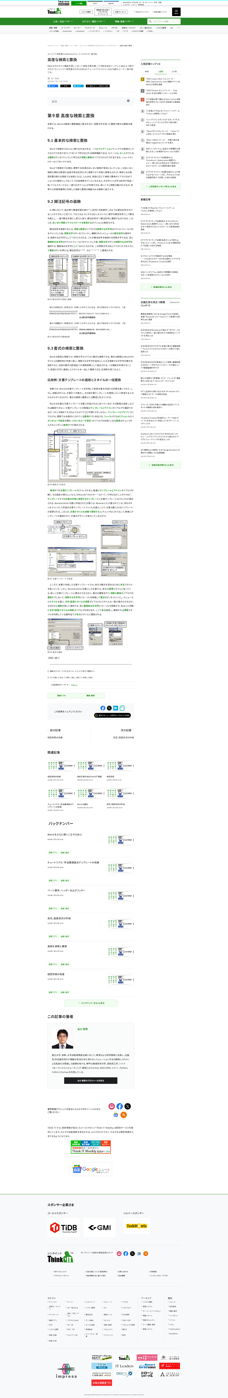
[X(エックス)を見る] (132, 1253)
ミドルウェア (126, 1307)
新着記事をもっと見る (162, 287)
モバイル (107, 1320)
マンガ (126, 31)
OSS (50, 1325)
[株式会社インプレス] (66, 1371)
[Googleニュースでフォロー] (139, 1253)
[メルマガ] (111, 1106)
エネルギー (126, 4)
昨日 (147, 71)
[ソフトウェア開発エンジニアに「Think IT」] (124, 1358)
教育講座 (141, 4)
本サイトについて (60, 1271)
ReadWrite (173, 1333)
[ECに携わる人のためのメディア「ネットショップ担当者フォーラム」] (169, 1367)
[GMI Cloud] (99, 1227)
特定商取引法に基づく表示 (96, 1275)
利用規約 (153, 1271)
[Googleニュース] (115, 1115)
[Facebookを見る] (125, 1253)
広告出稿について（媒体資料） (97, 1271)
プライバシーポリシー (62, 1275)
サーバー (77, 27)
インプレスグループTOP (159, 1275)
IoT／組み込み (146, 27)
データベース (53, 1314)
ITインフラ (65, 27)
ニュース (172, 1302)
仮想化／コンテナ (129, 27)
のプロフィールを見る (90, 1080)
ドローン (134, 4)
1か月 (174, 71)
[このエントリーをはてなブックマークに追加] (115, 708)
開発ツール (108, 1314)
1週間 (160, 71)
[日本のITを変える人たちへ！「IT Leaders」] (124, 1367)
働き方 (124, 1329)
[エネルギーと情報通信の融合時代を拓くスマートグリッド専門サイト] (147, 1367)
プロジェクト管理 (128, 1325)
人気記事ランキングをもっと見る (162, 186)
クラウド (114, 27)
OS (171, 27)
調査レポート (147, 1315)
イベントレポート (94, 31)
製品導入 (111, 3)
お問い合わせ (123, 1271)
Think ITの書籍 (137, 31)
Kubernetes (67, 31)
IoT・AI (141, 2)
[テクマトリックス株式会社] (136, 1226)
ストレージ (103, 27)
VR (118, 31)
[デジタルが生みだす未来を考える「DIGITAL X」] (124, 1375)
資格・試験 (53, 1335)
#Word (74, 685)
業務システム (147, 1306)
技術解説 (172, 1306)
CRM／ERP (126, 1320)
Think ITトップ (53, 45)
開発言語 (89, 1314)
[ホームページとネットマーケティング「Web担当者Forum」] (147, 1358)
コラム (171, 1324)
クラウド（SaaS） (73, 1320)
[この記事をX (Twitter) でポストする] (109, 708)
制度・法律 (53, 1341)
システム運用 (54, 1329)
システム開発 (161, 27)
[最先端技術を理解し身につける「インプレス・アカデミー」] (169, 1375)
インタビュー (108, 31)
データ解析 (90, 1320)
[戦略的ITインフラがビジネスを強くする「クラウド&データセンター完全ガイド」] (101, 1358)
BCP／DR (71, 1329)
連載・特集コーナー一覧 (69, 45)
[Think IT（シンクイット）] (60, 1260)
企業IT (95, 3)
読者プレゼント (120, 12)
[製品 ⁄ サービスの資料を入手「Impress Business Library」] (101, 1375)
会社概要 (121, 1275)
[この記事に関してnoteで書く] (122, 708)
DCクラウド (149, 2)
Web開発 (125, 1314)
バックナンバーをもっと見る (92, 1003)
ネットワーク (90, 27)
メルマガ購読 (86, 12)
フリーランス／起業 (92, 1335)
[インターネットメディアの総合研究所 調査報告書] (169, 1358)
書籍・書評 (173, 1311)
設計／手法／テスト (73, 1314)
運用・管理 (108, 1325)
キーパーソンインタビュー (152, 1311)
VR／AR (70, 1325)
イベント (172, 1320)
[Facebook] (119, 1106)
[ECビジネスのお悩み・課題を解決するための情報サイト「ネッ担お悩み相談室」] (101, 1383)
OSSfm (150, 31)
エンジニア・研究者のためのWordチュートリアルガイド (98, 45)
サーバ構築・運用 (149, 1324)
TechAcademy (174, 1329)
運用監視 (89, 1329)
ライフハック (108, 1335)
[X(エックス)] (127, 1106)
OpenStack (80, 31)
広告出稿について (160, 12)
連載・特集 (53, 27)
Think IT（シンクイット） (60, 11)
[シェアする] (102, 708)
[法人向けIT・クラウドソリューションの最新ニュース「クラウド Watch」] (101, 1367)
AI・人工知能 (54, 31)
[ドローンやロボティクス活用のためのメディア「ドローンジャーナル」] (147, 1375)
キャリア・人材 (72, 1335)
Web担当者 (127, 2)
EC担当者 (135, 2)
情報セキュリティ (149, 1320)
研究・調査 (157, 2)
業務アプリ (53, 1320)
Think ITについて (142, 12)
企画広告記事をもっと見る (163, 465)
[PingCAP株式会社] (63, 1227)
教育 (124, 1335)
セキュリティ (108, 1329)
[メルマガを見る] (119, 1253)
